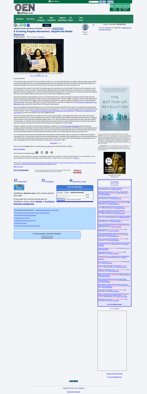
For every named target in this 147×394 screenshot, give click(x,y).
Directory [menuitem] (30, 19)
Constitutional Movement (40, 162)
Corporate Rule (17, 164)
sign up (49, 146)
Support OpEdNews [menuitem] (62, 19)
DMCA (46, 75)
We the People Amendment (70, 126)
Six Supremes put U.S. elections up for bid (109, 220)
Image (31, 75)
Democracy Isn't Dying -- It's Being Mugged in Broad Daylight (113, 256)
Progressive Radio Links (114, 377)
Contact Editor (49, 181)
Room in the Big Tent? (103, 261)
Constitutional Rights (52, 162)
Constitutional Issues (27, 162)
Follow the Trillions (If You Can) (22, 218)
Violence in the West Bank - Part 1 (106, 269)
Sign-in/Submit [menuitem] (51, 19)
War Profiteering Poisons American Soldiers (25, 215)
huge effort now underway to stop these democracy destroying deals (52, 111)
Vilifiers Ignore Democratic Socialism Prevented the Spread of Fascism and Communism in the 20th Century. (113, 294)
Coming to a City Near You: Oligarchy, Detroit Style (27, 225)
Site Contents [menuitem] (41, 19)
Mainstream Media (27, 164)
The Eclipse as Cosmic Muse (105, 290)
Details (43, 75)
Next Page (53, 143)
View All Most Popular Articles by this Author (47, 210)
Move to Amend (37, 75)
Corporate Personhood (90, 162)
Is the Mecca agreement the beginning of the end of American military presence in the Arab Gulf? (114, 201)
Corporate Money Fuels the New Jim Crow (24, 220)
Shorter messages (102, 229)
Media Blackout (48, 164)
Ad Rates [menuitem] (70, 19)
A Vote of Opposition (103, 248)
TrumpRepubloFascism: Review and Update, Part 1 (111, 206)
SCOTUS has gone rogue (20, 223)
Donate (39, 201)
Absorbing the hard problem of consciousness (110, 265)
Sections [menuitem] (19, 19)
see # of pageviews (116, 189)
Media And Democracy (38, 164)
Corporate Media (79, 162)
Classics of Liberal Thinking (114, 374)
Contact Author (22, 181)
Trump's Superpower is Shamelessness (108, 238)
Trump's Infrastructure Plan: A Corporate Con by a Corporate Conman (32, 212)
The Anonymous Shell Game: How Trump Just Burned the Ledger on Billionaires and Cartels (112, 234)
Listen (47, 25)
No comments (41, 37)
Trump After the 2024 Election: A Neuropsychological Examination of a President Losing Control (111, 211)
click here (116, 308)
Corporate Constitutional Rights (66, 162)
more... (76, 158)
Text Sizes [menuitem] (81, 19)
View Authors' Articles (79, 181)
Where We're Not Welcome (105, 252)
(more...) (55, 164)
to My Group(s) (18, 166)
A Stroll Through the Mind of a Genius (108, 197)
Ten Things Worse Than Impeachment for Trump (110, 187)
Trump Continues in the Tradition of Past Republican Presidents (114, 216)
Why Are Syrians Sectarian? (105, 299)
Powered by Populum (73, 392)
